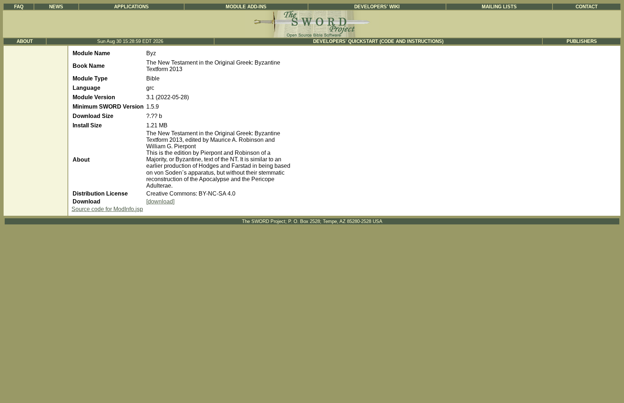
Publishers (582, 41)
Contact (587, 6)
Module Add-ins (246, 6)
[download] (160, 201)
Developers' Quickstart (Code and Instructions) (378, 41)
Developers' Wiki (377, 6)
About (25, 41)
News (56, 6)
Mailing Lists (499, 6)
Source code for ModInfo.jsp (107, 209)
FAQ (18, 6)
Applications (131, 6)
